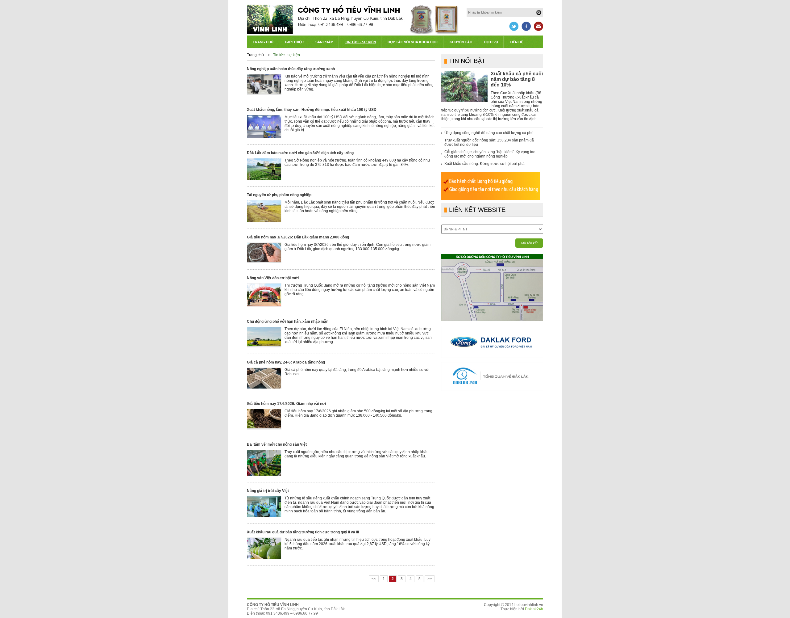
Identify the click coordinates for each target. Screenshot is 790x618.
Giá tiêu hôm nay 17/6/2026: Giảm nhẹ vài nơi (286, 403)
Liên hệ (516, 42)
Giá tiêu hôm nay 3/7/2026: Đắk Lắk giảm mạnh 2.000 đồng (298, 237)
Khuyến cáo (461, 42)
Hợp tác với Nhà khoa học (413, 42)
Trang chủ (263, 42)
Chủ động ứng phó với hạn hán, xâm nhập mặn (287, 321)
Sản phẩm (324, 42)
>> (429, 579)
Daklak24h (534, 609)
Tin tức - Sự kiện (360, 42)
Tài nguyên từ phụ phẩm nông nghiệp (279, 195)
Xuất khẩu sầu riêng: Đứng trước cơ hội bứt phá (484, 164)
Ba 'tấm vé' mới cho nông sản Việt (277, 444)
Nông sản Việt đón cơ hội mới (273, 278)
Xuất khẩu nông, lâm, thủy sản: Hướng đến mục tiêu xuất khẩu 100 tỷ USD (311, 109)
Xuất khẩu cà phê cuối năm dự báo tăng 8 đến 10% (517, 79)
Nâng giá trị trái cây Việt (268, 491)
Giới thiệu (294, 42)
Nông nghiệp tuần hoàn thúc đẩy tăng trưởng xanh (291, 69)
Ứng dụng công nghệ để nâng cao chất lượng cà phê (489, 133)
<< (374, 579)
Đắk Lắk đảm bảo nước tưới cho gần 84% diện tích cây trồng (300, 153)
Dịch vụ (491, 42)
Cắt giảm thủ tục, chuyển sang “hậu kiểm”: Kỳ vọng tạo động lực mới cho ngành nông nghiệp (489, 154)
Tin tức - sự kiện (286, 55)
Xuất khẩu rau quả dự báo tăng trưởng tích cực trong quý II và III (303, 532)
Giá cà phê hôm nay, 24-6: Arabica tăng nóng (286, 362)
